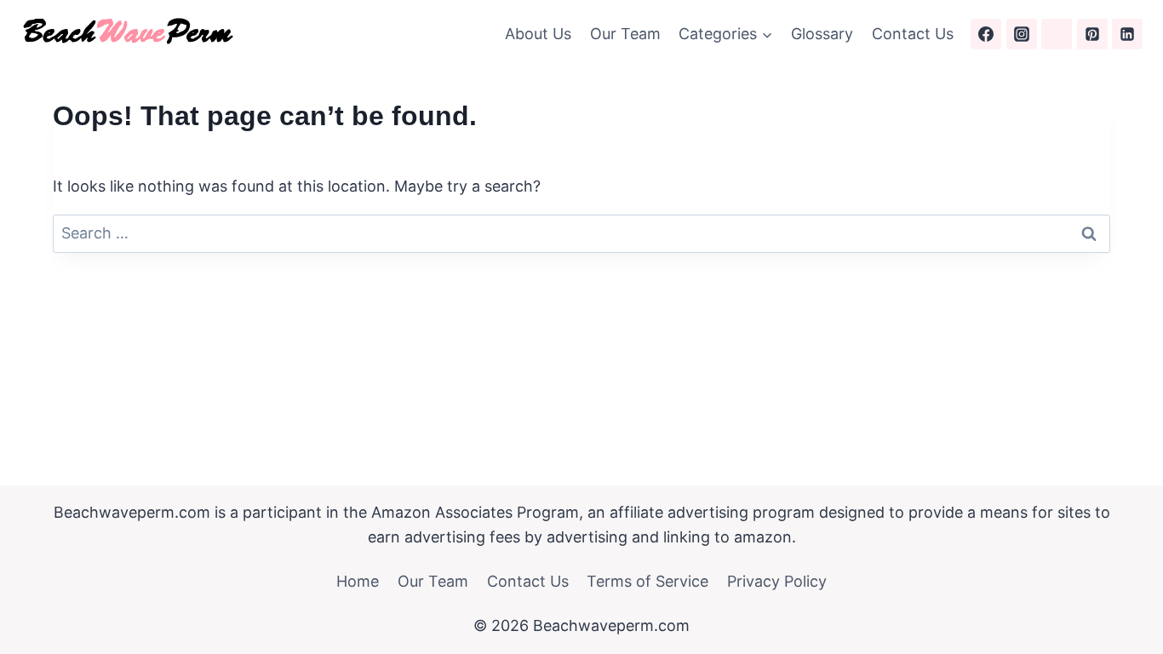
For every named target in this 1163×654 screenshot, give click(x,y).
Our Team (625, 34)
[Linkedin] (1127, 34)
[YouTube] (1056, 34)
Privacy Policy (777, 581)
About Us (538, 34)
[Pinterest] (1092, 34)
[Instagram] (1021, 34)
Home (357, 581)
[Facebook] (986, 34)
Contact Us (913, 34)
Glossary (822, 34)
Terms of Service (647, 581)
